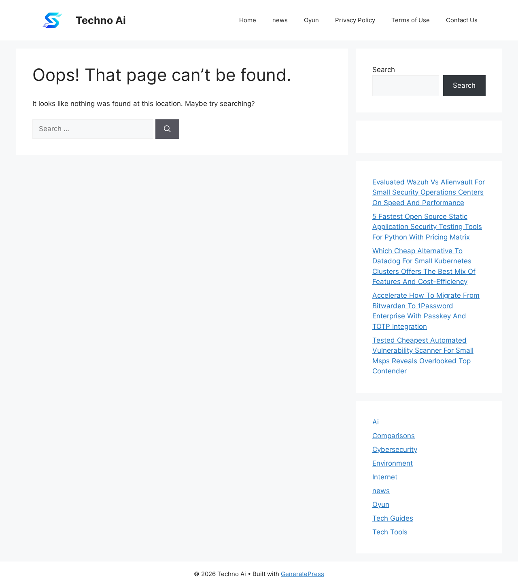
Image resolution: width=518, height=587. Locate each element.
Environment (392, 463)
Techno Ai (101, 20)
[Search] (167, 129)
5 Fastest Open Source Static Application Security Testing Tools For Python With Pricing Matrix (427, 226)
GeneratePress (302, 574)
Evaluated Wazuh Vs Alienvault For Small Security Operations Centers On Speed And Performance (428, 192)
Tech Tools (390, 532)
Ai (375, 422)
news (280, 20)
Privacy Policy (355, 20)
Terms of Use (410, 20)
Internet (384, 477)
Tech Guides (392, 518)
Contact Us (462, 20)
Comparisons (393, 436)
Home (247, 20)
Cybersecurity (394, 449)
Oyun (311, 20)
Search (383, 70)
